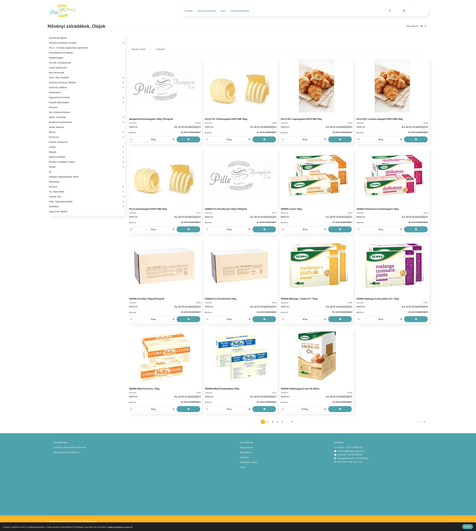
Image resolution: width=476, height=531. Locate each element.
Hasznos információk (207, 11)
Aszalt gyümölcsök (58, 67)
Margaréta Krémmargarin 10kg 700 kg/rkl (151, 119)
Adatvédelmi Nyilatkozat (66, 452)
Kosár (243, 467)
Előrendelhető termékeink (61, 52)
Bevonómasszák (56, 72)
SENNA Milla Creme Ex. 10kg (144, 388)
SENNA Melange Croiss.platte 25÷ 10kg (378, 298)
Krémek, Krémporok (58, 142)
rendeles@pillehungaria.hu (350, 451)
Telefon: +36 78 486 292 (349, 447)
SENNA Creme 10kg (291, 209)
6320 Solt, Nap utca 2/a (349, 462)
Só (50, 172)
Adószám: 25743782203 (349, 454)
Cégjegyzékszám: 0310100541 (352, 458)
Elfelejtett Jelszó (249, 462)
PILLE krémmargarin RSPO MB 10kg (148, 209)
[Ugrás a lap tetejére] (468, 516)
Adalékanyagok (56, 57)
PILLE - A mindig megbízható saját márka (68, 48)
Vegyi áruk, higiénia (58, 211)
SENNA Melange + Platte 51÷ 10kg (299, 298)
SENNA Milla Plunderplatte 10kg (222, 388)
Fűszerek (53, 107)
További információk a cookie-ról (119, 527)
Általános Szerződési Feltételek (69, 447)
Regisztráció (246, 447)
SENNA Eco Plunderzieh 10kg (220, 298)
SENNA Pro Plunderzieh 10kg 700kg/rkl (226, 209)
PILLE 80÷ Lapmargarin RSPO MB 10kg (301, 119)
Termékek (188, 11)
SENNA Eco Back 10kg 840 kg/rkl (146, 298)
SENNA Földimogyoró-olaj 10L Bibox (300, 388)
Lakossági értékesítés (240, 11)
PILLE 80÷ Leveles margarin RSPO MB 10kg (380, 119)
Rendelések (246, 452)
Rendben (467, 527)
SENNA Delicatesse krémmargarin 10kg (378, 209)
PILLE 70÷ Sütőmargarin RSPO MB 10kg (226, 119)
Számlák (244, 457)
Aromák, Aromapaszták (60, 62)
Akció (223, 11)
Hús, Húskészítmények (59, 112)
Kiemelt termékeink (58, 38)
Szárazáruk (54, 181)
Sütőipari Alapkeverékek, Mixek (64, 177)
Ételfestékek (55, 92)
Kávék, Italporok (56, 127)
